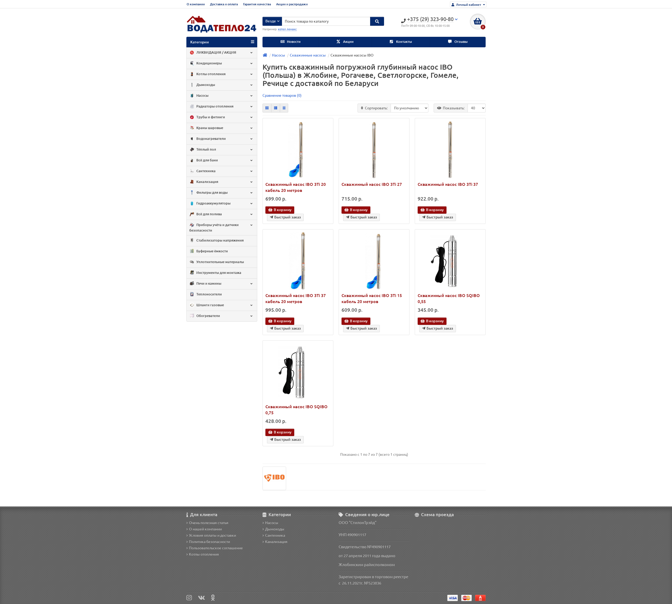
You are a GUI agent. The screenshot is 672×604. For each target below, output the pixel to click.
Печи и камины (208, 283)
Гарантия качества (257, 4)
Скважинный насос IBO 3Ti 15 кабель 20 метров (372, 298)
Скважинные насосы (308, 55)
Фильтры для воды (212, 192)
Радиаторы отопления (214, 106)
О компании (196, 4)
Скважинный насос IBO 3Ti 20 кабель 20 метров (295, 187)
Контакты (403, 42)
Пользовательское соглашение (216, 548)
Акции (348, 42)
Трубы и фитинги (210, 117)
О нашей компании (205, 529)
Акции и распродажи (292, 4)
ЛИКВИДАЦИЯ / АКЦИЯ (216, 52)
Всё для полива (209, 214)
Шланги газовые (210, 305)
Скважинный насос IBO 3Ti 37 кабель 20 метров (295, 298)
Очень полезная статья (208, 523)
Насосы (202, 96)
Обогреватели (208, 316)
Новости (293, 42)
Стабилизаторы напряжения (220, 240)
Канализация (207, 182)
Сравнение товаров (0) (282, 95)
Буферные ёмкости (212, 251)
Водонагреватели (211, 139)
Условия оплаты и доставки (212, 535)
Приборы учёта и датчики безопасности (214, 227)
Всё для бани (207, 160)
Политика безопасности (209, 542)
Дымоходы (205, 85)
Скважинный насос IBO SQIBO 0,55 (449, 298)
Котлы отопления (210, 74)
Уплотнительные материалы (220, 262)
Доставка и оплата (224, 4)
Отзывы (461, 42)
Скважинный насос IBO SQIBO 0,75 (296, 409)
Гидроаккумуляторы (213, 203)
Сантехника (206, 171)
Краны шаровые (209, 128)
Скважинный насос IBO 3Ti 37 (448, 184)
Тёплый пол (206, 149)
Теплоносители (209, 294)
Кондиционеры (209, 63)
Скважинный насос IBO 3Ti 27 (372, 184)
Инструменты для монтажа (218, 273)
